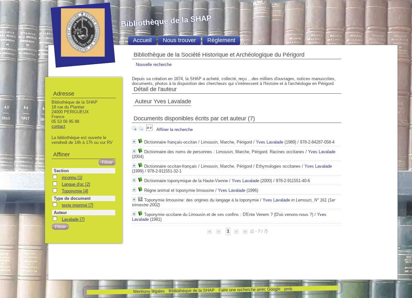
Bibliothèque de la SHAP (191, 290)
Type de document (72, 198)
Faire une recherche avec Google (249, 289)
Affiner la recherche (174, 129)
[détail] (134, 141)
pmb (288, 288)
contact (58, 126)
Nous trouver (179, 40)
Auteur (60, 212)
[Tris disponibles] (150, 129)
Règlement (221, 40)
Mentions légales (148, 291)
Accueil (142, 40)
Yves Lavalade (269, 142)
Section (61, 170)
